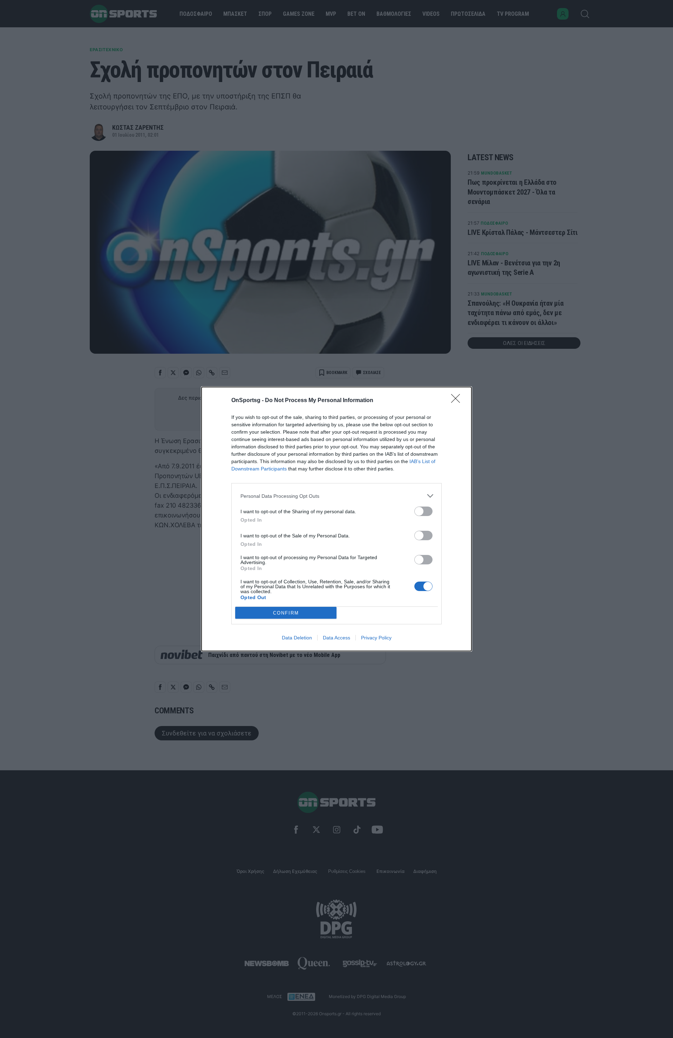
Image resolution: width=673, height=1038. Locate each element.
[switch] (423, 511)
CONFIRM (286, 613)
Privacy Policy (376, 637)
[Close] (457, 400)
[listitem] (336, 496)
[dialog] (336, 519)
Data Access (336, 637)
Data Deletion (297, 637)
